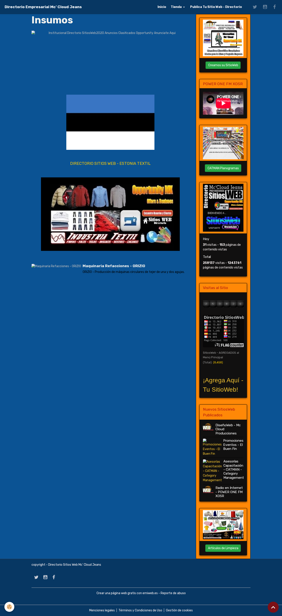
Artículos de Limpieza (223, 548)
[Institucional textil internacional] (110, 214)
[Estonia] (110, 122)
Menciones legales (102, 610)
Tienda (176, 7)
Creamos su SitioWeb (223, 65)
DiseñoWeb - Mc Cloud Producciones (228, 429)
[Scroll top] (273, 607)
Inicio (162, 7)
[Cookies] (9, 607)
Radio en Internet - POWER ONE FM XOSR (229, 492)
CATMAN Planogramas (223, 168)
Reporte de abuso (173, 593)
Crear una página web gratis (116, 593)
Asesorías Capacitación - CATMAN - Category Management (233, 469)
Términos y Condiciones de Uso (140, 610)
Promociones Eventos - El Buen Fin (233, 445)
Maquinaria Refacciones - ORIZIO (114, 266)
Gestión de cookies (179, 610)
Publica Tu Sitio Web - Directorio (216, 7)
